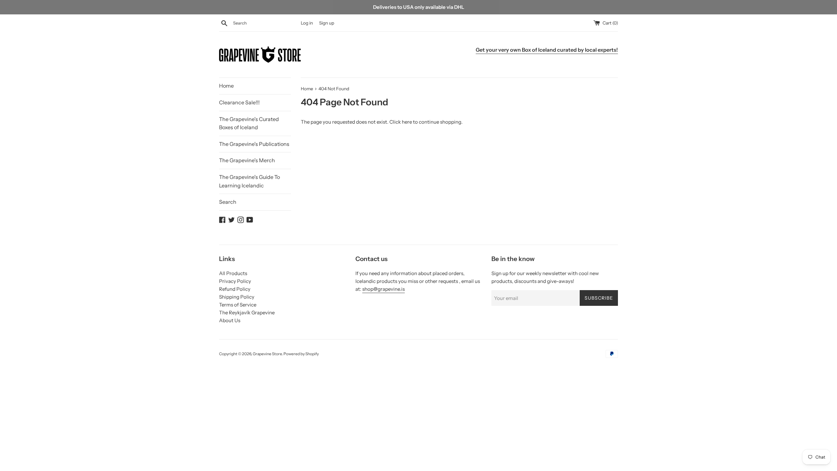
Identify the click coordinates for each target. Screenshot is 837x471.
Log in (307, 23)
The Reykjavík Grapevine (247, 312)
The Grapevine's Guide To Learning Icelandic (249, 181)
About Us (229, 320)
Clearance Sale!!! (239, 102)
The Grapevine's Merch (247, 160)
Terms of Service (237, 305)
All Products (233, 273)
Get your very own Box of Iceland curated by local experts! (547, 49)
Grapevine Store (267, 353)
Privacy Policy (235, 281)
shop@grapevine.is (383, 289)
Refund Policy (234, 289)
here (407, 122)
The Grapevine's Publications (254, 144)
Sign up (326, 23)
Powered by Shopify (301, 353)
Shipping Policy (236, 297)
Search (227, 202)
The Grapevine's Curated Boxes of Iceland (249, 123)
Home (226, 85)
